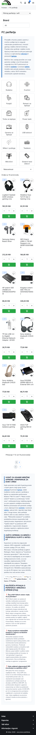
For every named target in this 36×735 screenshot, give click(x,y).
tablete (27, 67)
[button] (21, 2)
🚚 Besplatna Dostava (20, 579)
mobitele (14, 67)
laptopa (13, 56)
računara (24, 54)
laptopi (19, 490)
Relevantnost (18, 169)
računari (7, 490)
